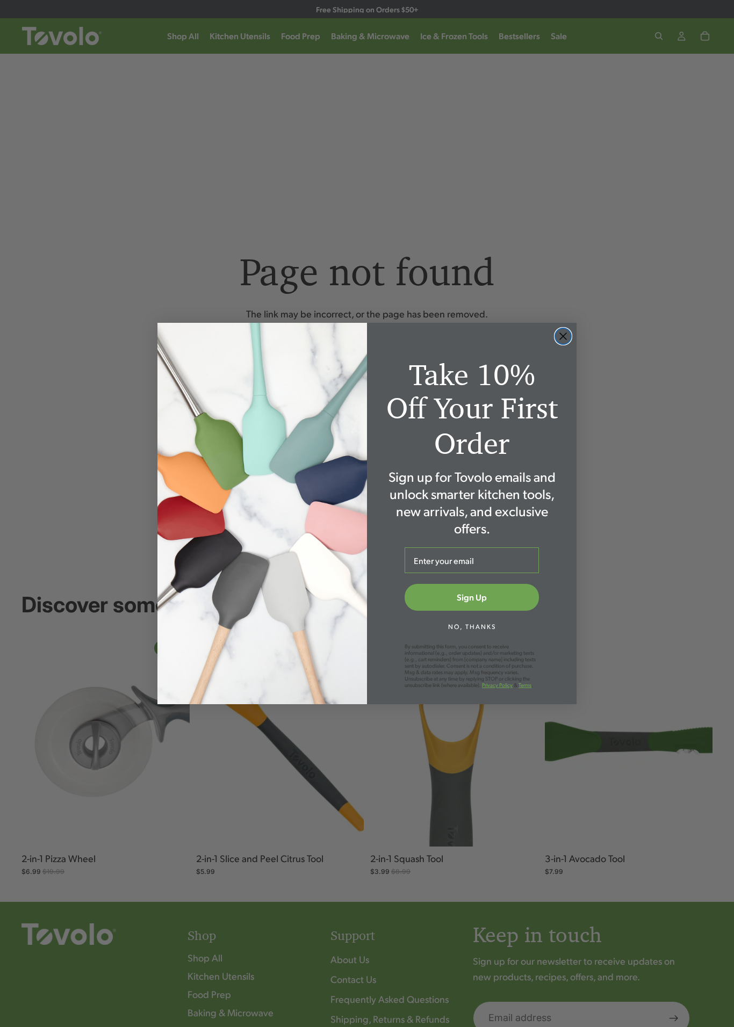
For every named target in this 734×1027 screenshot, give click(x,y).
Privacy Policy (497, 685)
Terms (525, 685)
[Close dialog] (563, 336)
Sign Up (472, 597)
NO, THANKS (472, 627)
